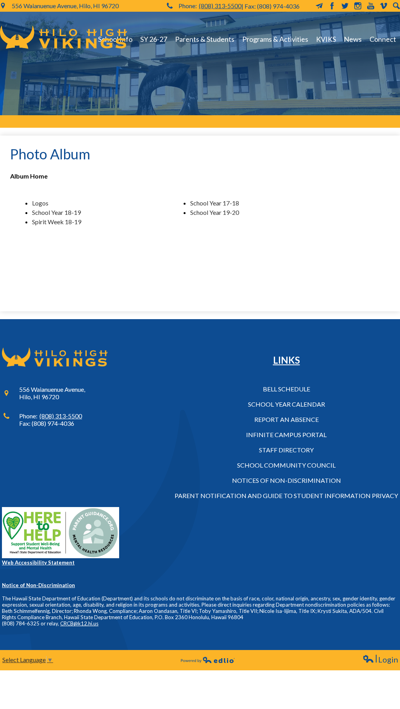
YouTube (370, 5)
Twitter (344, 5)
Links (286, 360)
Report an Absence (286, 419)
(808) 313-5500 (220, 5)
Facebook (332, 5)
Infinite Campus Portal (286, 434)
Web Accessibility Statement (38, 562)
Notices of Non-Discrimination (286, 480)
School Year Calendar (286, 404)
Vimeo (383, 5)
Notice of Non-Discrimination (38, 585)
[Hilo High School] (63, 37)
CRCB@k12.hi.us (79, 623)
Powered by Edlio (207, 660)
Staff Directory (286, 450)
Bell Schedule (286, 389)
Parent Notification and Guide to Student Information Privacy (286, 495)
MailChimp (319, 5)
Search (396, 5)
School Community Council (286, 465)
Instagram (357, 5)
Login (380, 659)
